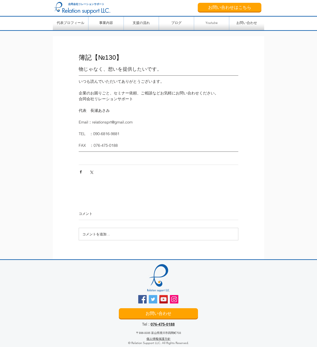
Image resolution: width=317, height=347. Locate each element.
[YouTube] (163, 299)
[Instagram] (174, 299)
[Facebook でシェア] (81, 172)
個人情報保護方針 (158, 339)
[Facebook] (142, 299)
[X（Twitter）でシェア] (91, 172)
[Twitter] (153, 299)
